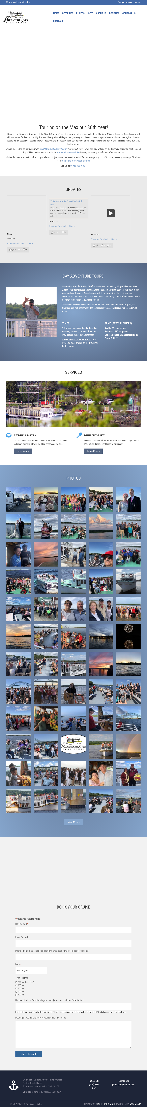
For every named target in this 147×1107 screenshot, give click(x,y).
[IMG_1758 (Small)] (18, 746)
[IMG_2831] (73, 526)
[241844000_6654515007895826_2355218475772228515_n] (18, 609)
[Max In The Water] (128, 581)
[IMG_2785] (73, 554)
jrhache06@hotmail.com (123, 1084)
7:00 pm (21, 991)
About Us (101, 13)
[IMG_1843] (73, 718)
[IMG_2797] (46, 554)
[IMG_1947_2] (128, 609)
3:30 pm (21, 985)
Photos (80, 13)
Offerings (67, 13)
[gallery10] (101, 746)
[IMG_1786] (73, 691)
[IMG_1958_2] (101, 609)
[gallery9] (128, 746)
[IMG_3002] (73, 499)
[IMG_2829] (46, 526)
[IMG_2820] (18, 554)
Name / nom (21, 923)
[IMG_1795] (128, 691)
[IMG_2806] (101, 554)
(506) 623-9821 (125, 2)
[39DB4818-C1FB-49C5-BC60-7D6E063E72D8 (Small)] (128, 718)
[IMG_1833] (18, 718)
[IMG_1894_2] (128, 636)
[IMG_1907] (18, 664)
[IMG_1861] (46, 664)
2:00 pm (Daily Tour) (26, 982)
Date (18, 964)
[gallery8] (18, 773)
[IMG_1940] (46, 636)
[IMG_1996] (46, 609)
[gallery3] (18, 801)
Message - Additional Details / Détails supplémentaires (40, 1017)
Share (30, 243)
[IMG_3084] (46, 499)
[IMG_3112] (18, 499)
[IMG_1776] (46, 691)
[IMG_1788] (101, 691)
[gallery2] (46, 801)
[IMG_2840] (101, 526)
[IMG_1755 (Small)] (46, 746)
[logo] (73, 744)
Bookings (114, 13)
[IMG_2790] (128, 554)
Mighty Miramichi (106, 1103)
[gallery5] (101, 773)
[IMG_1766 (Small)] (101, 718)
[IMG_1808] (46, 718)
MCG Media (135, 1103)
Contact (137, 2)
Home (56, 13)
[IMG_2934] (128, 499)
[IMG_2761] (101, 581)
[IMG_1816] (18, 691)
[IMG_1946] (101, 636)
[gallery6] (73, 773)
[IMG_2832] (128, 526)
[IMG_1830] (128, 801)
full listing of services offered (75, 160)
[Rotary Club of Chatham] (73, 636)
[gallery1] (73, 801)
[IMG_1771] (101, 801)
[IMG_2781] (18, 581)
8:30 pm (21, 994)
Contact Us (129, 13)
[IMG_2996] (101, 499)
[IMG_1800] (101, 664)
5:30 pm (21, 988)
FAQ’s (90, 13)
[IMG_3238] (73, 581)
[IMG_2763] (128, 664)
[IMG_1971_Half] (73, 609)
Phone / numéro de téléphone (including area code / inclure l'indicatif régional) (52, 950)
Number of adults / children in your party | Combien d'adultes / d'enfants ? (49, 1000)
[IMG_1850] (73, 664)
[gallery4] (128, 773)
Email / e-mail (22, 937)
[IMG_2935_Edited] (18, 526)
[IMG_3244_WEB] (46, 581)
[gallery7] (46, 773)
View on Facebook (16, 243)
